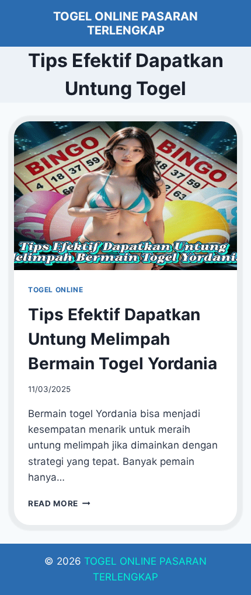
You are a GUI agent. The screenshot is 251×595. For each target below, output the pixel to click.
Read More (59, 503)
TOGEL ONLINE (55, 289)
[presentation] (125, 195)
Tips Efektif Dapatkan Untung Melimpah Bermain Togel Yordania (122, 338)
